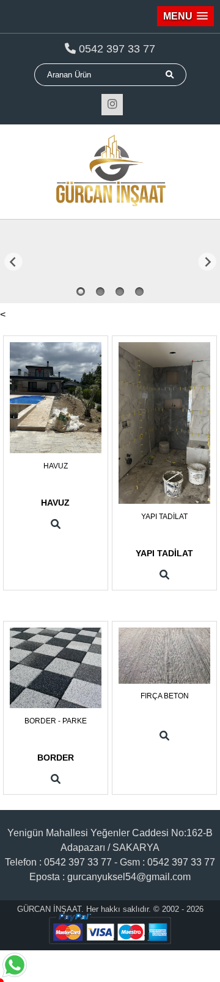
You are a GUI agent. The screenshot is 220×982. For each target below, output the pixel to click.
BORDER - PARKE (55, 721)
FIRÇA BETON (165, 696)
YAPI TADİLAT (164, 516)
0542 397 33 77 (117, 49)
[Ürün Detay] (56, 524)
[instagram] (112, 104)
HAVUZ (55, 466)
